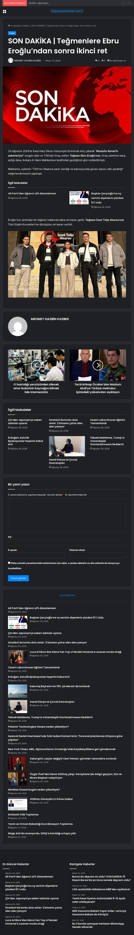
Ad (10, 536)
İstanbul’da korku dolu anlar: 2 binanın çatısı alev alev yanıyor (66, 423)
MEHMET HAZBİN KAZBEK (27, 60)
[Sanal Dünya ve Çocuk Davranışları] (67, 446)
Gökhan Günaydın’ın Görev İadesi (51, 799)
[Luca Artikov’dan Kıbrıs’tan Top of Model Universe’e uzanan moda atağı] (17, 656)
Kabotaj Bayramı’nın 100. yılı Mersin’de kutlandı (60, 686)
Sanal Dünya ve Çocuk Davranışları (63, 461)
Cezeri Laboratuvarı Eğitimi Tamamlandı (107, 421)
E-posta (13, 550)
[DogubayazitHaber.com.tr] (67, 11)
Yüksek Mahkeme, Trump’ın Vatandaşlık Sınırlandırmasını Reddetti (50, 717)
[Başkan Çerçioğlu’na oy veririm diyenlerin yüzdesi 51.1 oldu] (79, 197)
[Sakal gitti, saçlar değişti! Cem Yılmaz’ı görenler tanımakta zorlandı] (17, 763)
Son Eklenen (67, 595)
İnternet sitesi (77, 550)
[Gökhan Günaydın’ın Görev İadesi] (17, 803)
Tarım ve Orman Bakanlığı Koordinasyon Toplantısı (40, 824)
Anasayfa (15, 25)
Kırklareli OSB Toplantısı (23, 814)
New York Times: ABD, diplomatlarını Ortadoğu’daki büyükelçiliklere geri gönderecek (62, 749)
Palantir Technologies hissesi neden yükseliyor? (38, 726)
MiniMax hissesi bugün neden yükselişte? (34, 789)
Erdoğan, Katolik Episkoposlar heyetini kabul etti (25, 441)
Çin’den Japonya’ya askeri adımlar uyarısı (50, 3)
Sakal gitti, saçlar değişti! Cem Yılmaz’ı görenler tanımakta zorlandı (73, 758)
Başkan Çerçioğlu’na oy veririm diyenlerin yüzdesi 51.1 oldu (107, 198)
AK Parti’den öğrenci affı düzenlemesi (32, 193)
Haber (26, 25)
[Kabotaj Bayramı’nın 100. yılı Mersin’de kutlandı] (17, 691)
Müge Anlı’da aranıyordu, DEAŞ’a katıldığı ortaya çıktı (42, 833)
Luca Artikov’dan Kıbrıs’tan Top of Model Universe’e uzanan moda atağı (75, 652)
